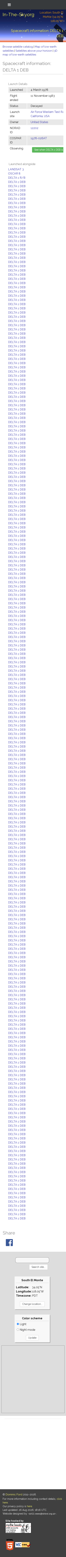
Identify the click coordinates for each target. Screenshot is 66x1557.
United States (39, 122)
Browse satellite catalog (18, 46)
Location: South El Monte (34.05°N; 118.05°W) (51, 17)
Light (22, 1324)
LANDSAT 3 (16, 169)
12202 (34, 128)
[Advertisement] (33, 1379)
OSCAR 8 (14, 173)
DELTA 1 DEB (17, 182)
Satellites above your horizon (34, 50)
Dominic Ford (14, 1494)
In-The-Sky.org (18, 14)
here (29, 1506)
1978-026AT (39, 138)
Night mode (27, 1329)
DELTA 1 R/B (16, 177)
